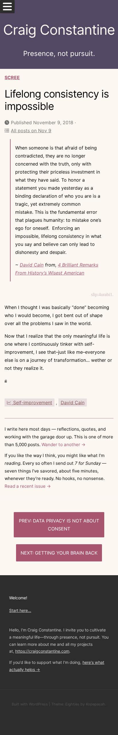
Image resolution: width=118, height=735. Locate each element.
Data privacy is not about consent (66, 525)
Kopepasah (95, 704)
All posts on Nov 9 (31, 130)
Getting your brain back (66, 553)
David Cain (32, 265)
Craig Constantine (59, 29)
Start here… (20, 610)
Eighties (72, 704)
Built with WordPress (30, 704)
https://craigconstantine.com (42, 651)
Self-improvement (32, 402)
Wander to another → (64, 444)
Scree (12, 77)
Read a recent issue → (28, 486)
